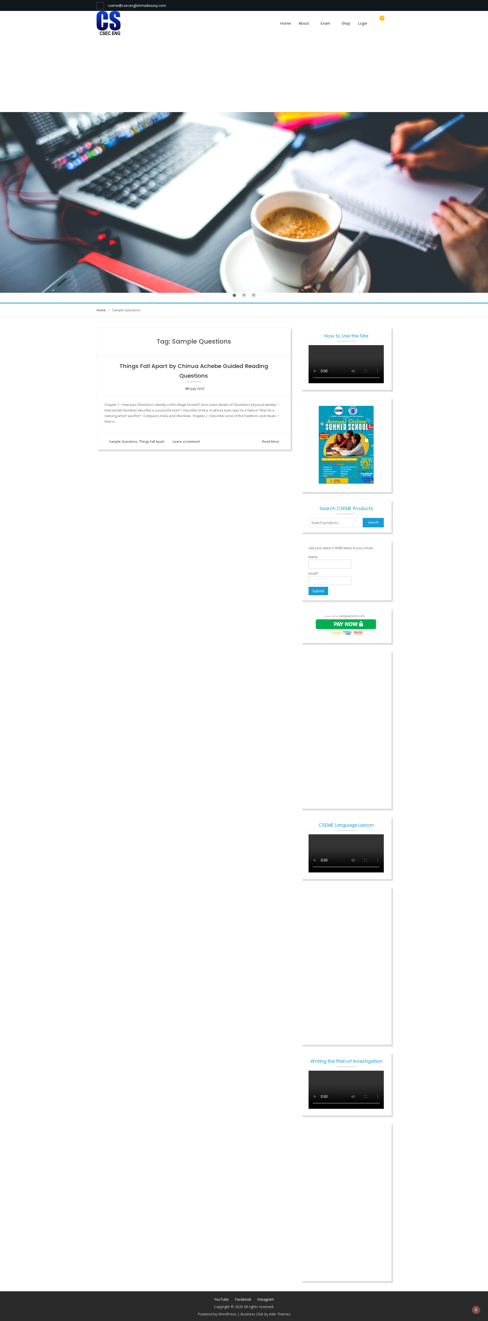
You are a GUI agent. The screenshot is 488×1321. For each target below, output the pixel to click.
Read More (270, 441)
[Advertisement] (244, 74)
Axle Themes (280, 1314)
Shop (346, 23)
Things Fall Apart (151, 441)
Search (373, 522)
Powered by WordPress (217, 1314)
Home (285, 23)
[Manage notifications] (476, 1310)
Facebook (243, 1299)
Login (362, 23)
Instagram (265, 1299)
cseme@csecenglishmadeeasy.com (137, 5)
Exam (325, 23)
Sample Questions (123, 441)
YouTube (221, 1299)
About (304, 23)
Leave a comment (186, 441)
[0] (381, 23)
